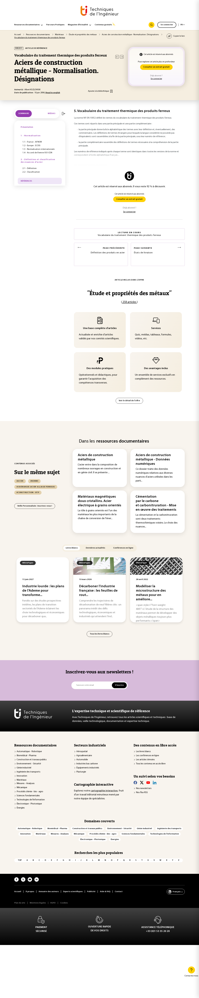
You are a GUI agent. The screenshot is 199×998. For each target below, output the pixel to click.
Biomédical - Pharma (26, 755)
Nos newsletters (144, 788)
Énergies (21, 808)
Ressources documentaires (27, 25)
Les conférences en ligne (147, 755)
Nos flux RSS (142, 792)
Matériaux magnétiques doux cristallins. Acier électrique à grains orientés (99, 501)
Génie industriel (24, 768)
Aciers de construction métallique (95, 457)
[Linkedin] (154, 782)
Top (20, 860)
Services (156, 328)
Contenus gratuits (103, 25)
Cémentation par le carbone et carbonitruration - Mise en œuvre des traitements (156, 503)
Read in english (53, 93)
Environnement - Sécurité (29, 764)
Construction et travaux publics (32, 759)
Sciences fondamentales (28, 796)
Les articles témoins (145, 759)
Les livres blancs (143, 751)
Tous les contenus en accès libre (150, 764)
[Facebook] (135, 782)
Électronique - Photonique (29, 804)
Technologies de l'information (31, 800)
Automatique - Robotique (29, 751)
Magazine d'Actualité (78, 25)
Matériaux (21, 780)
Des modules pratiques (100, 368)
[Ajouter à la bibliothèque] (111, 91)
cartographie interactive (104, 791)
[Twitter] (141, 782)
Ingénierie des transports (28, 772)
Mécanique (22, 787)
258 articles (129, 302)
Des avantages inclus (156, 368)
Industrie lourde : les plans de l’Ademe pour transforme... (43, 591)
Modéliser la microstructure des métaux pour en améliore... (151, 593)
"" (129, 293)
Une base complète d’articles (100, 328)
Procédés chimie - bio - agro (30, 791)
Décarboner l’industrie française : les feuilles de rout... (98, 591)
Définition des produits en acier (108, 250)
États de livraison (143, 250)
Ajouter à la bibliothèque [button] (98, 91)
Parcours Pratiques (55, 25)
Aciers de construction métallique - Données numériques (153, 459)
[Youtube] (148, 782)
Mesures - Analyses (26, 783)
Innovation (22, 776)
